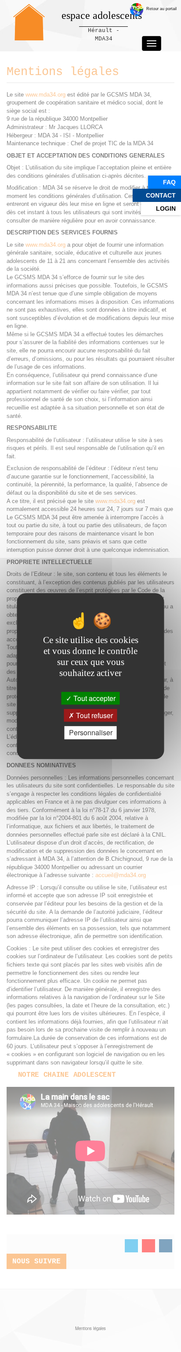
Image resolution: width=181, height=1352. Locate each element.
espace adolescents (102, 15)
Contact (161, 195)
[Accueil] (29, 22)
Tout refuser (93, 715)
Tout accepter (94, 698)
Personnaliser (90, 733)
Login (166, 208)
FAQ (169, 182)
